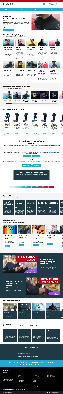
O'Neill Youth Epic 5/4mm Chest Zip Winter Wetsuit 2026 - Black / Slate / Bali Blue (26, 125)
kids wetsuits (38, 337)
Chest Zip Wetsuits (26, 156)
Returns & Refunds (35, 375)
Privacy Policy (34, 382)
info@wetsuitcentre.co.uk (8, 381)
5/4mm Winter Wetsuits (54, 101)
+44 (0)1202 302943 (10, 379)
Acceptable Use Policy (35, 385)
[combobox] (30, 4)
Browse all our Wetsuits (8, 29)
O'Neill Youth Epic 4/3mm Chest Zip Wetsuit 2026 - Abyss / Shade (35, 124)
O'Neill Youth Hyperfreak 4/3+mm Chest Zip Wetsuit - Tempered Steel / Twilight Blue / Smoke (17, 125)
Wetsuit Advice (49, 371)
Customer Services (35, 371)
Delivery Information (35, 374)
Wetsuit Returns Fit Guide (36, 376)
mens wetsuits (38, 336)
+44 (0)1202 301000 (9, 380)
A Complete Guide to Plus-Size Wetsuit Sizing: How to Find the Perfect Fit (9, 315)
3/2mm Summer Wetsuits (35, 101)
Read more (7, 246)
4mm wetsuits (23, 337)
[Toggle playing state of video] (20, 264)
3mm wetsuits (24, 336)
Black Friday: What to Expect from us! (24, 314)
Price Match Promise (35, 377)
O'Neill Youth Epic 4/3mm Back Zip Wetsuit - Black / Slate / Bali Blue (45, 124)
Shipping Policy (34, 381)
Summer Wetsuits (7, 100)
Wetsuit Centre (6, 392)
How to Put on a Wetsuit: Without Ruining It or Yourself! (37, 315)
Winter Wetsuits (17, 100)
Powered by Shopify (10, 392)
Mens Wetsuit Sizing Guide (50, 374)
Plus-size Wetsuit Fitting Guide (51, 376)
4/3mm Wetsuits (44, 100)
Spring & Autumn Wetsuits (26, 101)
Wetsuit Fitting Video (36, 165)
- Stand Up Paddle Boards (21, 381)
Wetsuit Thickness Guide (26, 165)
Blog (18, 376)
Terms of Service (35, 380)
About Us (19, 371)
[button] (59, 4)
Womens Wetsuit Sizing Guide (51, 375)
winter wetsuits (8, 338)
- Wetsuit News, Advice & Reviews (22, 377)
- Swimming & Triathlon (21, 380)
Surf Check (19, 375)
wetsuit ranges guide (54, 338)
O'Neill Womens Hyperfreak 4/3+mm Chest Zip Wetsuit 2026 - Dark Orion (54, 124)
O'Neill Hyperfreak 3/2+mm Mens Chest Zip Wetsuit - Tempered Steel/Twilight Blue (7, 125)
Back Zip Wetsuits (35, 156)
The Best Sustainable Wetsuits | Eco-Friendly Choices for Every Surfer (52, 315)
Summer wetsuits (8, 336)
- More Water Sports (20, 382)
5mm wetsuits (25, 338)
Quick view (7, 133)
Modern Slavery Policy (35, 386)
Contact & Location (20, 374)
